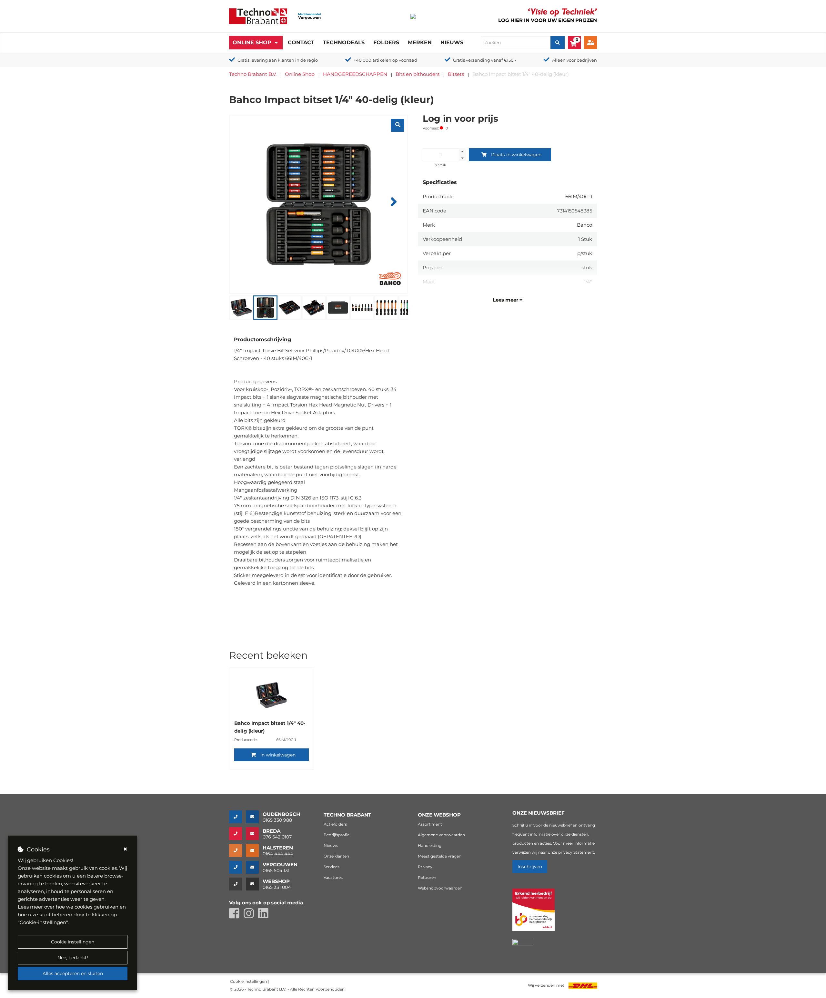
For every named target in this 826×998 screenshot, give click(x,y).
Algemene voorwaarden (441, 834)
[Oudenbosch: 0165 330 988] (237, 816)
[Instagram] (251, 916)
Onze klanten (336, 856)
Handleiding (429, 845)
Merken (420, 42)
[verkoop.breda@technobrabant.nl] (254, 833)
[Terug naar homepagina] (258, 16)
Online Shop (252, 42)
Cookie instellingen (72, 942)
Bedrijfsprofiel (337, 834)
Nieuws (451, 42)
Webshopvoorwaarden (440, 888)
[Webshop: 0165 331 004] (237, 884)
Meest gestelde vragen (439, 856)
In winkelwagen (278, 755)
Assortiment (430, 824)
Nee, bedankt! (72, 958)
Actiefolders (335, 824)
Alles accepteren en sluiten (73, 973)
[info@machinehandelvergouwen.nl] (254, 867)
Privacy (425, 866)
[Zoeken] (557, 42)
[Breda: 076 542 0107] (237, 833)
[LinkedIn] (265, 916)
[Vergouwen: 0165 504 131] (237, 867)
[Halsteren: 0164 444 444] (237, 850)
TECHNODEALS (344, 42)
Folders (386, 42)
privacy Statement (576, 852)
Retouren (427, 877)
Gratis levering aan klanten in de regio (277, 60)
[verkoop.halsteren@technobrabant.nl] (254, 850)
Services (331, 866)
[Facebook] (236, 916)
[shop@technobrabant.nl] (254, 884)
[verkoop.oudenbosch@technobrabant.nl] (254, 816)
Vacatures (333, 877)
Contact (301, 42)
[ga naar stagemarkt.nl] (533, 913)
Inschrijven (530, 866)
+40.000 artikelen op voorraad (385, 60)
